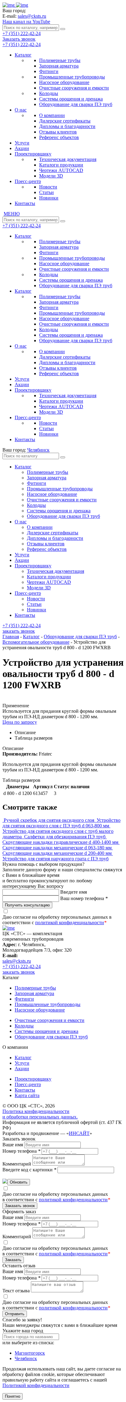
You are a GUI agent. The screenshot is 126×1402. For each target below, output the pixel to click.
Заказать (13, 1259)
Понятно (12, 1396)
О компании (52, 115)
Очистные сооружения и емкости (74, 87)
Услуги (22, 142)
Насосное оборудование (64, 82)
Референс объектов (59, 137)
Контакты (25, 203)
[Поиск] (62, 29)
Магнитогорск (30, 1353)
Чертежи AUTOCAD (61, 170)
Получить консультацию (27, 905)
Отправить (14, 1314)
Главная (10, 636)
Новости (48, 186)
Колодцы (48, 93)
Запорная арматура (59, 65)
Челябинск (26, 1358)
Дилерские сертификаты (65, 120)
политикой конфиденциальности (69, 922)
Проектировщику (33, 153)
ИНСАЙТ (79, 1133)
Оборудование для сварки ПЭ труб (75, 104)
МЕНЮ (12, 213)
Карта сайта (27, 1095)
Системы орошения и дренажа (71, 98)
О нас (21, 109)
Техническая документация (67, 159)
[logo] (15, 5)
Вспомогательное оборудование (35, 642)
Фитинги (48, 71)
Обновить (19, 1182)
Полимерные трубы (59, 60)
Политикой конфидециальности (35, 1385)
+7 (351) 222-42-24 (21, 33)
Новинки (48, 197)
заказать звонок (18, 631)
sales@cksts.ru (32, 16)
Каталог (23, 54)
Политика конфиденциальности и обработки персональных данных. (40, 1114)
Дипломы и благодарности (67, 126)
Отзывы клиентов (58, 131)
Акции (22, 148)
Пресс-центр (28, 181)
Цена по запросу (19, 722)
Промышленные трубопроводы (72, 76)
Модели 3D (51, 175)
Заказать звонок (18, 39)
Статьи (46, 192)
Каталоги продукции (61, 164)
